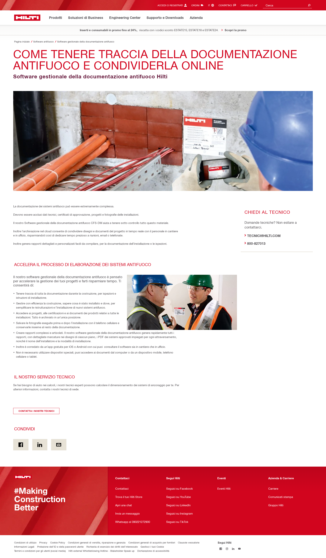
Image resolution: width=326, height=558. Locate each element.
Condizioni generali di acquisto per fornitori (151, 542)
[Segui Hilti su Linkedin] (233, 549)
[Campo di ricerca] (309, 5)
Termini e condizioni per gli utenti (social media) (40, 550)
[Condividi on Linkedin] (40, 444)
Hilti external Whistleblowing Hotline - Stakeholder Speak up (101, 550)
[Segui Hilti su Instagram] (227, 549)
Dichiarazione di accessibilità (153, 550)
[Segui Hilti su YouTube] (239, 549)
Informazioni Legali (24, 546)
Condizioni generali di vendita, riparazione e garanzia (96, 542)
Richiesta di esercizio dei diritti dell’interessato (112, 546)
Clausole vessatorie (188, 542)
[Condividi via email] (58, 444)
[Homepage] (27, 18)
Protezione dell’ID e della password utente (60, 546)
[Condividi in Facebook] (20, 444)
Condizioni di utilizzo (25, 542)
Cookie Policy (57, 542)
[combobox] (287, 5)
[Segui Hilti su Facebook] (221, 549)
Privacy (43, 542)
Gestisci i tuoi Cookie (152, 546)
